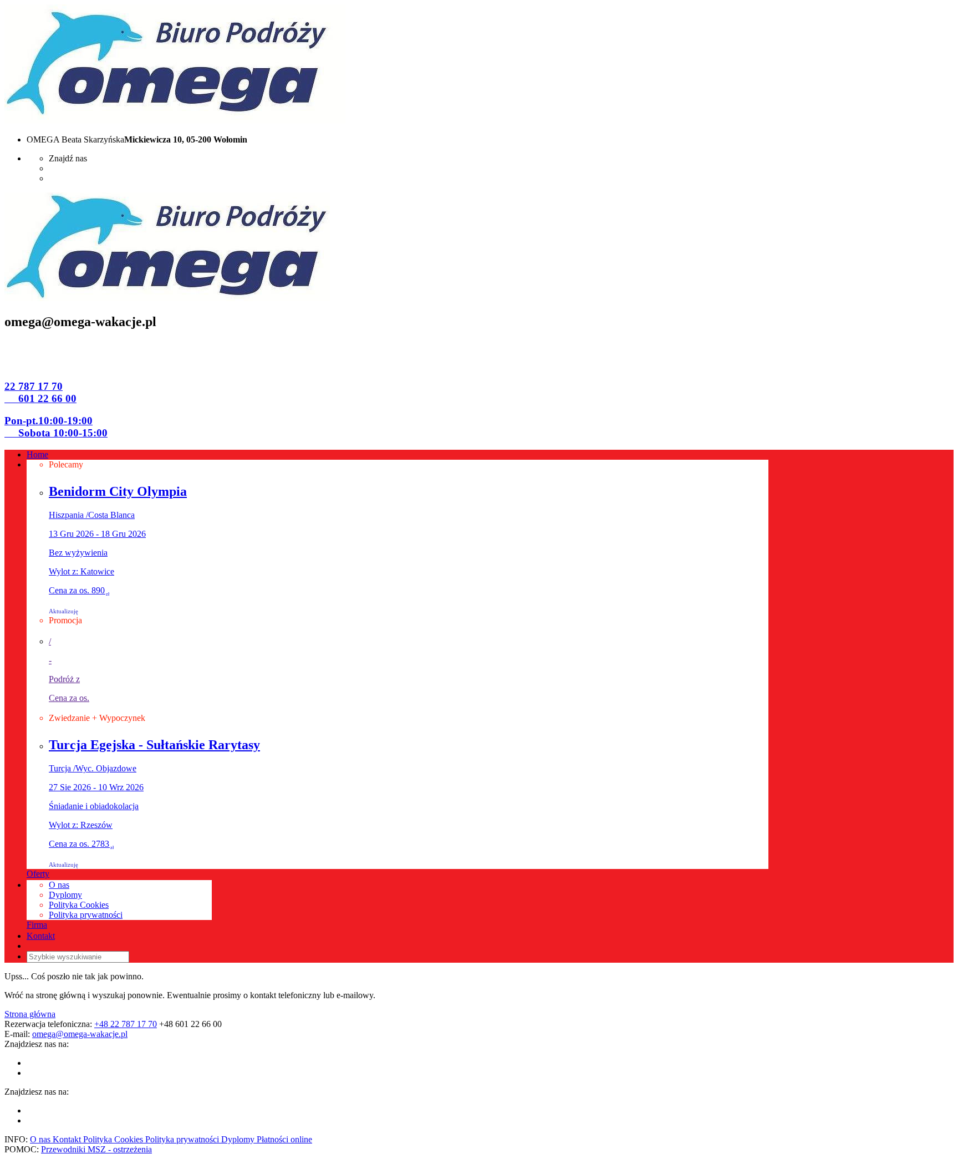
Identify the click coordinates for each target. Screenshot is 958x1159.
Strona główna (29, 1014)
